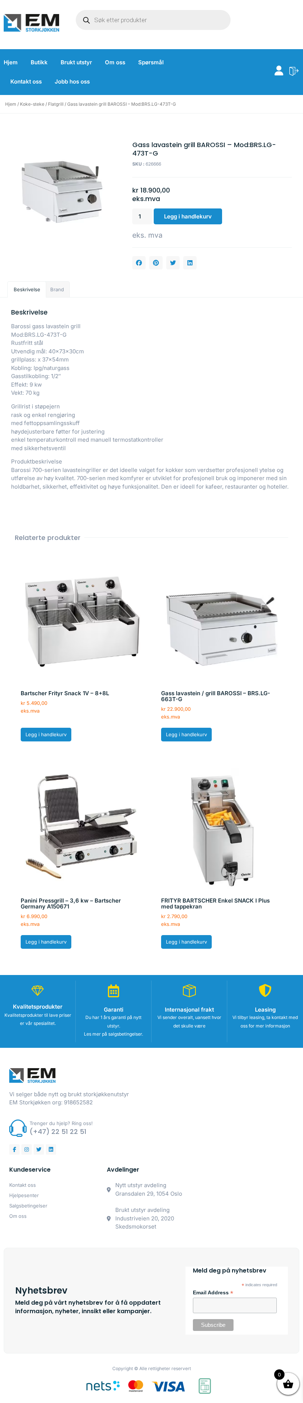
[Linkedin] (51, 1149)
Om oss (115, 62)
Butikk (39, 62)
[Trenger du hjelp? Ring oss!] (18, 1128)
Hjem (11, 62)
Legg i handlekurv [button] (46, 734)
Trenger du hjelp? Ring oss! (61, 1123)
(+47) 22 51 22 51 (58, 1131)
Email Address (213, 1293)
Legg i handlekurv (188, 216)
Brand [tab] (57, 289)
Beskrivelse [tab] (27, 289)
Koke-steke (32, 104)
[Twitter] (39, 1149)
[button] (139, 262)
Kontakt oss (26, 81)
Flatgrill (56, 104)
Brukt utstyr (76, 62)
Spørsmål (151, 62)
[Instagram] (26, 1149)
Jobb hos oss (72, 81)
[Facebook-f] (14, 1149)
